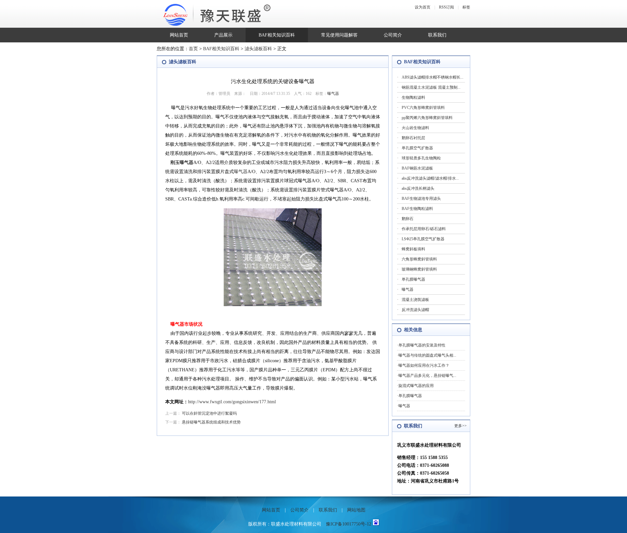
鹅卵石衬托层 (413, 138)
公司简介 (393, 35)
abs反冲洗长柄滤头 (418, 188)
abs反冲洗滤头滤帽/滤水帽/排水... (430, 178)
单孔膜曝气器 (413, 279)
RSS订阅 (446, 7)
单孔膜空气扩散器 (417, 148)
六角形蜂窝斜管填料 (419, 259)
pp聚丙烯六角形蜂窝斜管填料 (427, 117)
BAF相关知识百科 (277, 35)
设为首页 (422, 7)
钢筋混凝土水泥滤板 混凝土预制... (431, 87)
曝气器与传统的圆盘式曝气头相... (427, 355)
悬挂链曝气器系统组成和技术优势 (211, 422)
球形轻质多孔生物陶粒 (421, 158)
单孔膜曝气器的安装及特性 (421, 345)
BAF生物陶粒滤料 (417, 208)
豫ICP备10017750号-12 (348, 524)
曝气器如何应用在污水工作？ (423, 365)
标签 (466, 7)
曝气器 (333, 93)
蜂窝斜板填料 (413, 249)
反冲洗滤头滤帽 (415, 309)
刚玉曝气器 (181, 162)
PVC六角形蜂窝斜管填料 (423, 107)
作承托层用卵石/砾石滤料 (424, 229)
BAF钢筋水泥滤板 (417, 168)
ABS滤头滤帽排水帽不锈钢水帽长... (432, 77)
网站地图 (356, 510)
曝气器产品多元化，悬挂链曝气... (427, 375)
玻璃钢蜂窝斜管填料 (419, 269)
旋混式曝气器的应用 (416, 385)
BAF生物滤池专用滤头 (421, 198)
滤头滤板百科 (258, 48)
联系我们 (437, 35)
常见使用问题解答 (339, 35)
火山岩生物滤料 (415, 128)
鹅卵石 (407, 218)
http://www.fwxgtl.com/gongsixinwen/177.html (232, 401)
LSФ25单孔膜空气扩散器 (423, 239)
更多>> (460, 425)
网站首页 (179, 35)
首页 (193, 48)
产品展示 (223, 35)
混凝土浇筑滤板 (415, 299)
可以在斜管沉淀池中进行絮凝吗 (209, 413)
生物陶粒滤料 (413, 97)
